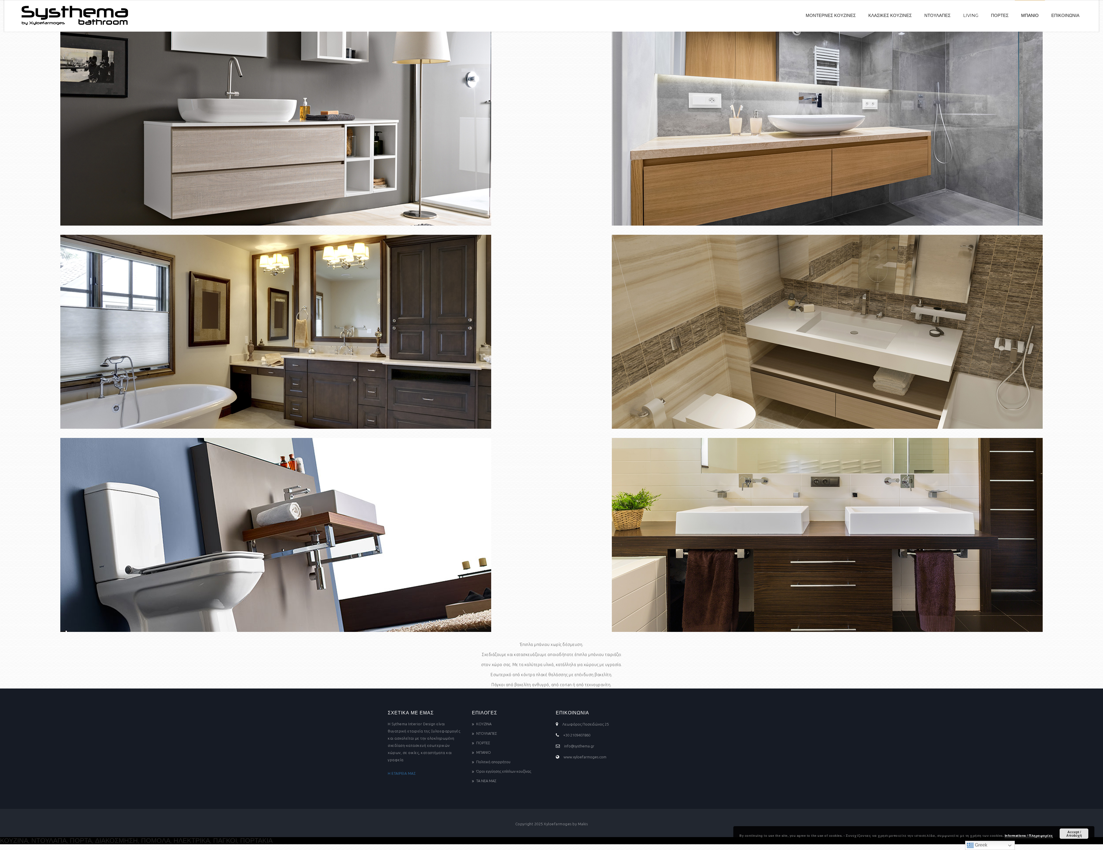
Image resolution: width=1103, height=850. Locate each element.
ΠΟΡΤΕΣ (999, 15)
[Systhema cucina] (72, 16)
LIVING (970, 15)
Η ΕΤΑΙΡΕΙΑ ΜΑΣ (402, 773)
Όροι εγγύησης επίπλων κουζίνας (503, 771)
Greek (980, 845)
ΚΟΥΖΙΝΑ (483, 724)
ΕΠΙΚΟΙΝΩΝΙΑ (1065, 15)
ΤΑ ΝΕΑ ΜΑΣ (486, 781)
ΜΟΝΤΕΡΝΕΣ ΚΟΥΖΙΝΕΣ (831, 15)
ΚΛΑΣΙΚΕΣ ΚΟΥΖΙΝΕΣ (890, 15)
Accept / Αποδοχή (1074, 833)
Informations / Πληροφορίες (1029, 835)
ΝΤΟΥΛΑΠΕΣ (937, 15)
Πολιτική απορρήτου (493, 762)
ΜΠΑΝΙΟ (1030, 15)
